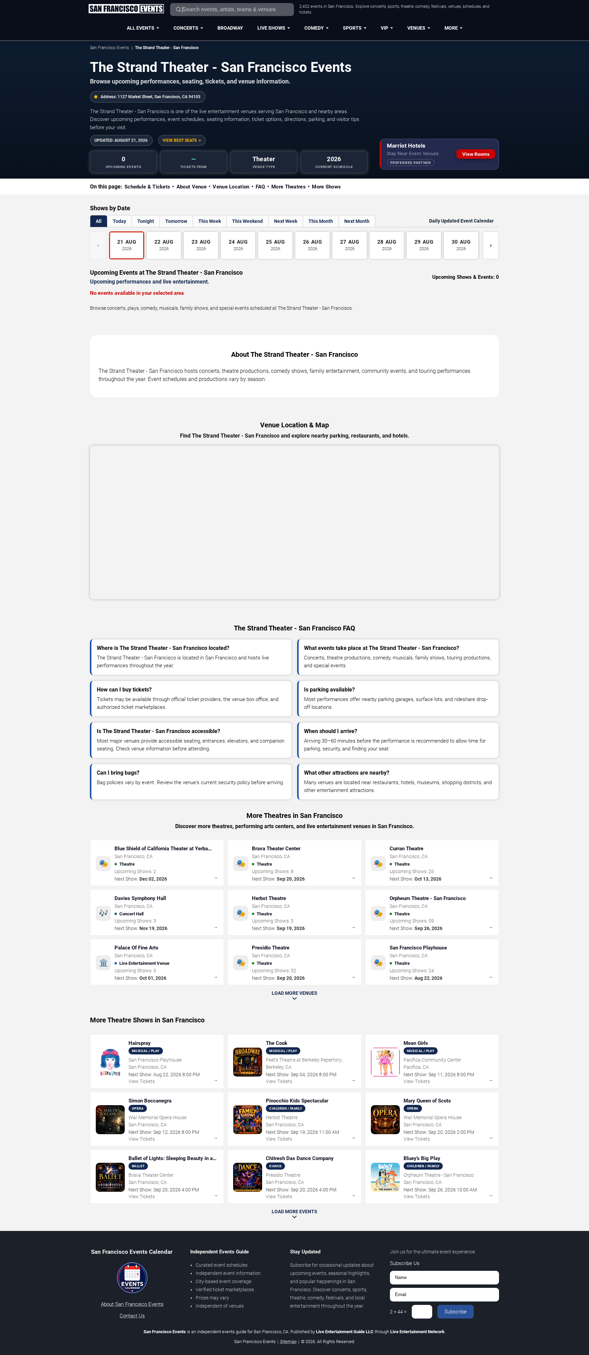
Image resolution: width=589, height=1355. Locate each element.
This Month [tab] (320, 221)
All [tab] (99, 221)
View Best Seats (180, 140)
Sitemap (288, 1341)
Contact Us (132, 1316)
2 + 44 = (398, 1311)
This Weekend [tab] (247, 221)
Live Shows (271, 28)
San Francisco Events (109, 47)
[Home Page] (126, 9)
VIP (384, 28)
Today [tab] (119, 221)
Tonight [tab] (145, 221)
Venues (416, 28)
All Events (140, 28)
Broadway (230, 28)
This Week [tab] (209, 221)
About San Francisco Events (132, 1304)
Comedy (314, 28)
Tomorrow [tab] (176, 221)
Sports (352, 28)
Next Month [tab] (356, 221)
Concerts (185, 28)
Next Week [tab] (285, 221)
